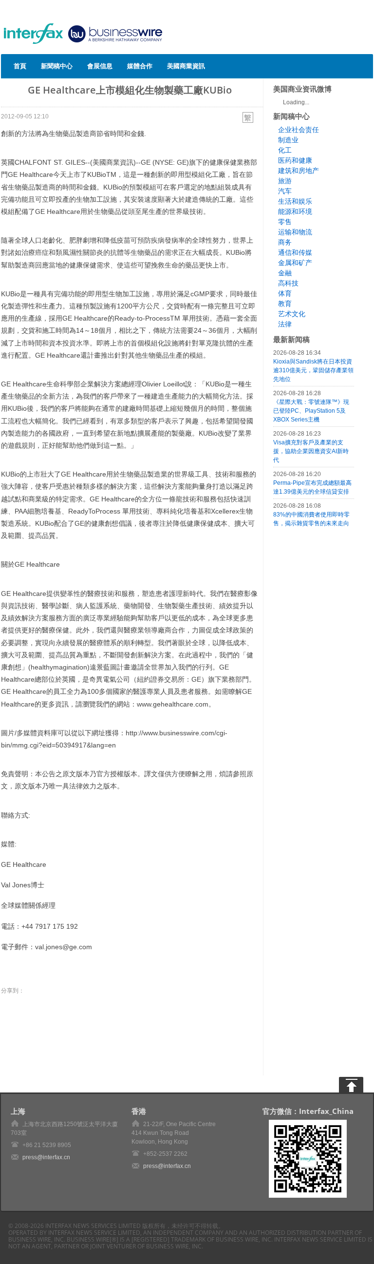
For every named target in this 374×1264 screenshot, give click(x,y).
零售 (285, 222)
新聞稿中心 (57, 65)
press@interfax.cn (46, 1157)
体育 (285, 293)
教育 (285, 303)
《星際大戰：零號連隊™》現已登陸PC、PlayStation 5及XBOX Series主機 (311, 411)
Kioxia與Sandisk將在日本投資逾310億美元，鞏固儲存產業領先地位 (313, 370)
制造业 (288, 140)
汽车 (285, 191)
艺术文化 (291, 314)
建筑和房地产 (298, 170)
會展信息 (99, 65)
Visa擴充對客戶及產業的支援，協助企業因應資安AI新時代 (311, 451)
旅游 (285, 181)
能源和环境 (295, 211)
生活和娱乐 (295, 201)
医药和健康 (295, 160)
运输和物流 (295, 232)
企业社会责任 (298, 130)
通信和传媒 (295, 252)
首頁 (20, 65)
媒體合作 (139, 65)
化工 (285, 150)
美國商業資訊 (186, 65)
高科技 (288, 283)
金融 (285, 273)
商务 (285, 242)
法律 (285, 324)
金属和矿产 (295, 263)
